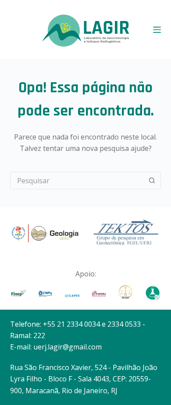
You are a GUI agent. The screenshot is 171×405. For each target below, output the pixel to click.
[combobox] (77, 180)
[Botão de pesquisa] (152, 180)
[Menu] (157, 30)
